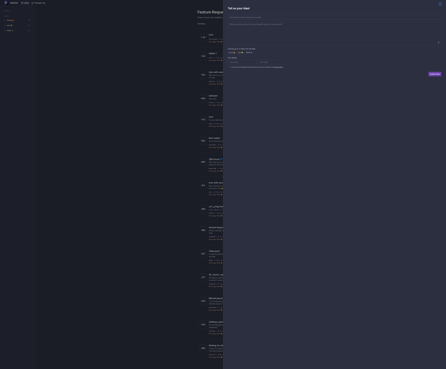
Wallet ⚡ (249, 52)
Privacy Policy (278, 67)
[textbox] (334, 33)
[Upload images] (438, 42)
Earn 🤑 (240, 52)
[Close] (440, 3)
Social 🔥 (232, 52)
